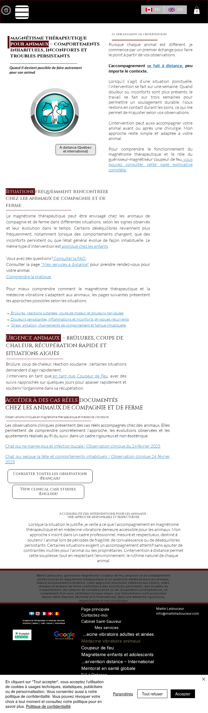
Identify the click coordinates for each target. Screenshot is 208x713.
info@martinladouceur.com (177, 613)
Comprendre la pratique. (29, 276)
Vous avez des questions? (29, 258)
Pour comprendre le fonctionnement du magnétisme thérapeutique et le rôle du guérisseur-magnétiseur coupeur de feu (151, 154)
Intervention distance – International (117, 661)
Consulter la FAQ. (70, 258)
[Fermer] (203, 679)
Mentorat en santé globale (108, 668)
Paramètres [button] (123, 693)
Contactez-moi (94, 615)
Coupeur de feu (97, 647)
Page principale (95, 609)
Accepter (182, 693)
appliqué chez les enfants (84, 246)
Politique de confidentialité (48, 706)
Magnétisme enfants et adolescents (117, 654)
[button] (197, 10)
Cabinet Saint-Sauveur (101, 621)
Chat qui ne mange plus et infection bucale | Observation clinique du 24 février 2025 (82, 446)
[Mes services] (88, 628)
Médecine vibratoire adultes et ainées (117, 634)
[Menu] (22, 12)
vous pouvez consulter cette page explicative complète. (151, 164)
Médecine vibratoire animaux (111, 641)
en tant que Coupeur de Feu (79, 376)
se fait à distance (164, 65)
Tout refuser (152, 693)
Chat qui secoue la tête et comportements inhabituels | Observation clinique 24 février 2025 (87, 459)
